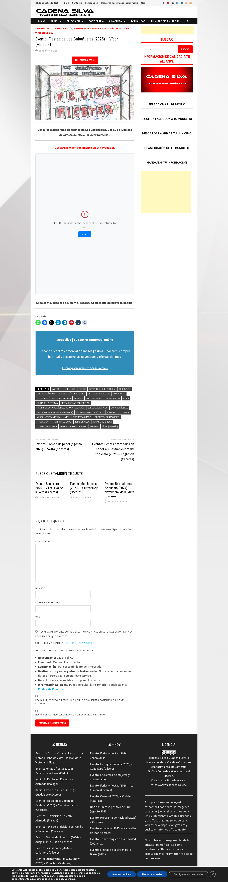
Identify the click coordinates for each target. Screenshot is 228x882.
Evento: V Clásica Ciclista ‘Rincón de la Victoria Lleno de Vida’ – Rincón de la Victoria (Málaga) (59, 757)
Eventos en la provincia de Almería (94, 28)
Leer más (70, 878)
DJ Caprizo (119, 393)
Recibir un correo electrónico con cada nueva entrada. (70, 714)
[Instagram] (178, 3)
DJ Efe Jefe (42, 398)
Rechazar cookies (152, 874)
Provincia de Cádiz (62, 421)
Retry (85, 234)
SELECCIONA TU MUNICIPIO (166, 104)
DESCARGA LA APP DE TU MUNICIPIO (166, 133)
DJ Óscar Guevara (61, 398)
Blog (66, 2)
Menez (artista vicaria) (49, 417)
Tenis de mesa (82, 421)
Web (37, 616)
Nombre (40, 588)
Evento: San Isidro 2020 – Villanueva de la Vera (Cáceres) (49, 488)
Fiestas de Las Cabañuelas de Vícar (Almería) (60, 407)
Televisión (73, 21)
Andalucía (70, 388)
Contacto (77, 2)
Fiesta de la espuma (47, 402)
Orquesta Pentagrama (107, 417)
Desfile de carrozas (99, 393)
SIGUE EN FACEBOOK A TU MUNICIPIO (167, 119)
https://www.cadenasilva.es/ (168, 785)
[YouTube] (168, 3)
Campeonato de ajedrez (102, 388)
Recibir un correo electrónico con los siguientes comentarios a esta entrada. (80, 702)
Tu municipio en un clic (165, 21)
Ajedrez (56, 388)
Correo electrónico (48, 602)
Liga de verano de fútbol (89, 412)
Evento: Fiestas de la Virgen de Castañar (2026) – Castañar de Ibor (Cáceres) (57, 805)
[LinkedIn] (182, 3)
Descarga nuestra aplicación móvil (119, 2)
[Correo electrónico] (191, 3)
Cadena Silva (178, 758)
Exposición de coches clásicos (103, 398)
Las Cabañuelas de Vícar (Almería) (55, 412)
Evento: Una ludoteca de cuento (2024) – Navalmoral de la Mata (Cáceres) (119, 490)
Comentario (43, 541)
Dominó (78, 398)
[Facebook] (164, 3)
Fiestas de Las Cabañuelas (75, 402)
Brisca (82, 388)
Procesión (42, 421)
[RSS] (186, 3)
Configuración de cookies (188, 874)
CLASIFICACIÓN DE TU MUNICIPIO (166, 148)
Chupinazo (124, 388)
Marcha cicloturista (118, 412)
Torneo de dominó (47, 426)
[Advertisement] (167, 30)
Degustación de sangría (72, 393)
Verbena (94, 426)
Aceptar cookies (121, 874)
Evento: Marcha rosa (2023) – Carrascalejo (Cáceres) (84, 488)
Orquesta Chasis (82, 417)
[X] (173, 3)
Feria (126, 398)
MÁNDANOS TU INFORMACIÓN (167, 162)
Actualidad (138, 21)
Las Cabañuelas (119, 407)
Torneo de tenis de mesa (73, 426)
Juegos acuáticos (98, 407)
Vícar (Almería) (110, 426)
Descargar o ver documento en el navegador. (85, 147)
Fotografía (96, 21)
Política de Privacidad (78, 642)
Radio (54, 21)
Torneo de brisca (102, 421)
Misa (67, 417)
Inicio (41, 21)
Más (143, 2)
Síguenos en (91, 2)
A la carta (115, 21)
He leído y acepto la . (65, 642)
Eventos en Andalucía (59, 28)
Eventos (40, 28)
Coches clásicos (46, 393)
